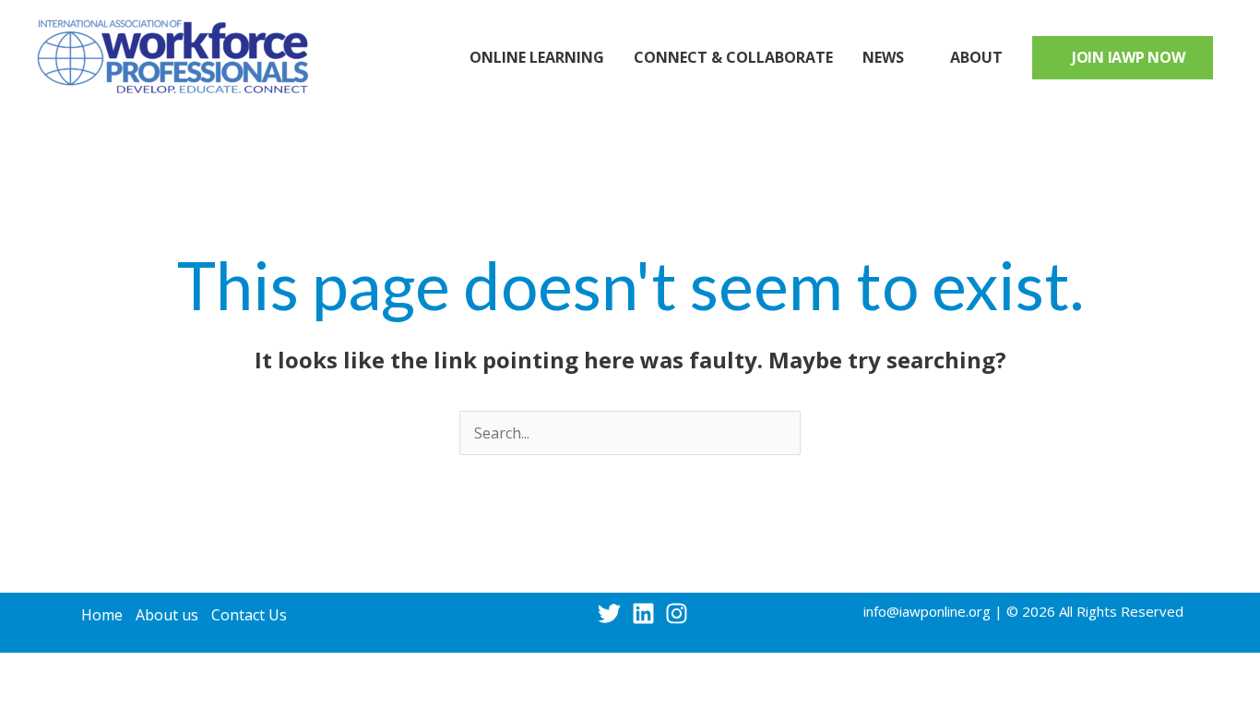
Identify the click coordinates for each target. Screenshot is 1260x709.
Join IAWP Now (1128, 57)
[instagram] (680, 613)
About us (167, 615)
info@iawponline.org (927, 611)
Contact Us (249, 615)
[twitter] (613, 613)
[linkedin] (647, 613)
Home (102, 615)
